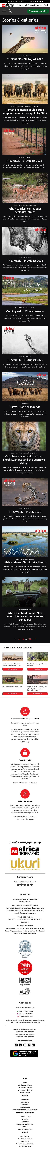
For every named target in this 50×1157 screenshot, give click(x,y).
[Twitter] (21, 1045)
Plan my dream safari (38, 11)
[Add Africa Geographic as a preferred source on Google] (25, 1057)
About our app (25, 1092)
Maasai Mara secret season (12, 686)
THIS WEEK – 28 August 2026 (25, 59)
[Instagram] (29, 1045)
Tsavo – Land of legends (25, 407)
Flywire (13, 767)
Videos (25, 1126)
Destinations (25, 403)
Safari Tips (19, 559)
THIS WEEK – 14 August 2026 (25, 260)
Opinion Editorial (25, 55)
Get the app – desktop (25, 1090)
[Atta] (25, 994)
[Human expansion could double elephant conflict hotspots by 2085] (25, 89)
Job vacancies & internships (25, 1144)
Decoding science (17, 106)
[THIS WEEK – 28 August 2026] (25, 40)
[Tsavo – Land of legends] (25, 387)
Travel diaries (31, 308)
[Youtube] (25, 1045)
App (25, 1078)
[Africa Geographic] (7, 5)
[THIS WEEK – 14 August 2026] (25, 241)
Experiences (25, 1102)
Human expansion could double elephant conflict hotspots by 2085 (25, 111)
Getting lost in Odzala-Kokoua (25, 311)
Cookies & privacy (25, 1146)
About (25, 1132)
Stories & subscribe (25, 1113)
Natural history (31, 205)
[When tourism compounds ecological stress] (25, 188)
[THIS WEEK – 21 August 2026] (24, 142)
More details (12, 669)
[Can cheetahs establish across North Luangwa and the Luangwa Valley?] (24, 437)
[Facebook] (16, 1045)
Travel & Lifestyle (20, 308)
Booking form (25, 1107)
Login (25, 1082)
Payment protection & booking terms (25, 1109)
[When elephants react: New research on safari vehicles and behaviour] (25, 592)
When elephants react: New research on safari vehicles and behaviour (25, 616)
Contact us (25, 1141)
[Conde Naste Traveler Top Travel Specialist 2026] (25, 974)
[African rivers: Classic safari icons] (25, 542)
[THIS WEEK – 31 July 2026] (25, 492)
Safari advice (25, 1104)
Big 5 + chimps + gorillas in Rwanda (36, 664)
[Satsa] (25, 985)
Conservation (25, 1121)
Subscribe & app (25, 1116)
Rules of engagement (25, 1129)
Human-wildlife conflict (31, 106)
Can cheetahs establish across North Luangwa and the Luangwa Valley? (24, 460)
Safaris (25, 1095)
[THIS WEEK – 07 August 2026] (25, 340)
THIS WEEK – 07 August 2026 (25, 360)
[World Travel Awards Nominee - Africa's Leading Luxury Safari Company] (25, 957)
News (35, 453)
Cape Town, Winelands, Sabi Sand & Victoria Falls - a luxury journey (37, 688)
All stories (25, 1119)
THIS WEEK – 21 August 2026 (24, 160)
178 (29, 639)
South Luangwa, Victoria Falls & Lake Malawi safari (11, 664)
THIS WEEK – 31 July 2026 (25, 511)
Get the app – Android (25, 1087)
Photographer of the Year (25, 1124)
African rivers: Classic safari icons (25, 562)
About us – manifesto (25, 1139)
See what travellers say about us (25, 783)
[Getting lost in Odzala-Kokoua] (25, 291)
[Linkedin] (34, 1045)
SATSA (22, 774)
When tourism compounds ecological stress (24, 210)
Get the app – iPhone (25, 1085)
